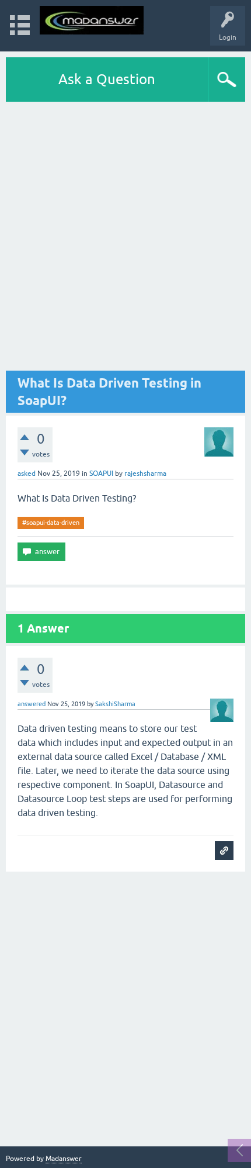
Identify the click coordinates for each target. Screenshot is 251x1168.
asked (27, 473)
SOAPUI (101, 473)
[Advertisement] (125, 236)
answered (32, 703)
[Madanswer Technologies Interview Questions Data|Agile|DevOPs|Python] (92, 20)
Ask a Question (106, 79)
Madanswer (64, 1159)
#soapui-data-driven (50, 522)
